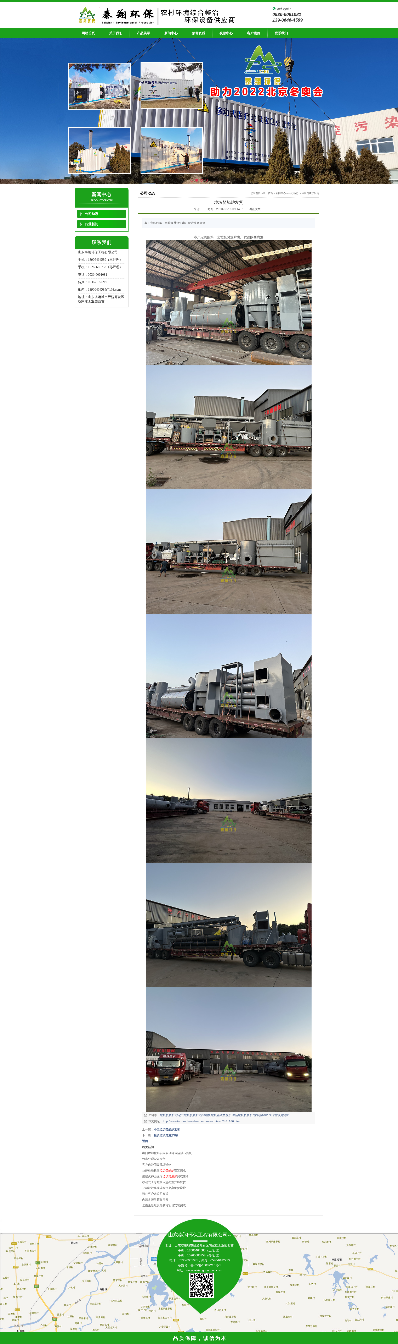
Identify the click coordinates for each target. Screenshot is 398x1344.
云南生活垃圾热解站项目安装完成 (164, 1205)
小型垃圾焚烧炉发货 (167, 1129)
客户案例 (253, 33)
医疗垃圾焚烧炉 (279, 1115)
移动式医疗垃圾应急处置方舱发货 (164, 1182)
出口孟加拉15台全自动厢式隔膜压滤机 (167, 1153)
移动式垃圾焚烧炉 (187, 1115)
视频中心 (226, 33)
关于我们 (116, 33)
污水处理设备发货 (153, 1159)
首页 (270, 193)
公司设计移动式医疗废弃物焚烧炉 (164, 1188)
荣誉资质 (198, 33)
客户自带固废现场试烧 (156, 1164)
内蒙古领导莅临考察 (155, 1199)
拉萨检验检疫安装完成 (164, 1170)
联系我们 (281, 33)
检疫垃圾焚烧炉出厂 (167, 1135)
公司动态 (293, 193)
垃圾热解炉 (260, 1115)
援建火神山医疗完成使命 (165, 1176)
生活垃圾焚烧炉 (242, 1115)
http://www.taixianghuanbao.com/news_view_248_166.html (201, 1121)
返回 (145, 1141)
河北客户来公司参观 (155, 1193)
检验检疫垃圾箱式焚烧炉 (215, 1115)
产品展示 (143, 33)
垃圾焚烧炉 (167, 1115)
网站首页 (88, 33)
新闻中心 (171, 33)
